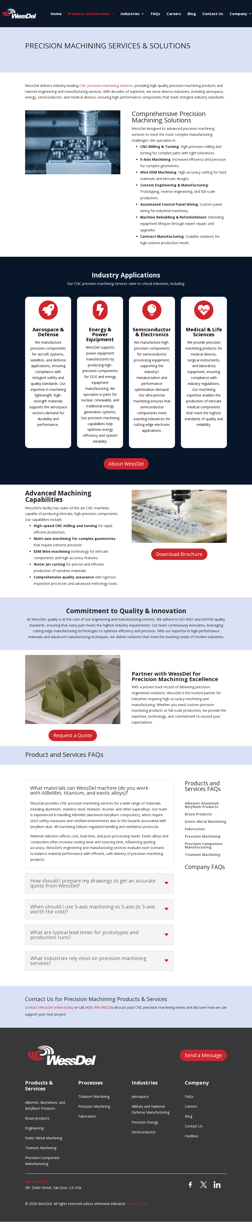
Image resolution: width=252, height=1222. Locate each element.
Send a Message (203, 1055)
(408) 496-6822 (97, 1007)
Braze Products (198, 814)
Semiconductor (144, 1132)
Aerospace (140, 1096)
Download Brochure (179, 554)
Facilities (191, 1136)
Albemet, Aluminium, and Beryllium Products (45, 1105)
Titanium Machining (202, 855)
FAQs (155, 14)
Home (56, 14)
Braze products (37, 1118)
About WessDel (126, 463)
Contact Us (212, 14)
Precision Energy (145, 1122)
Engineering (34, 1128)
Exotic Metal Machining (205, 822)
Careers (174, 14)
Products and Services (88, 14)
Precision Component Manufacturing (204, 845)
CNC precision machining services (106, 85)
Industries (130, 14)
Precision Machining (202, 837)
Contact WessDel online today (49, 1007)
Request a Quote (72, 735)
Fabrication (195, 829)
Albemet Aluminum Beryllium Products (202, 805)
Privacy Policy (137, 1203)
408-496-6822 (36, 1181)
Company (238, 14)
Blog (192, 14)
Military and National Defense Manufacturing (150, 1109)
